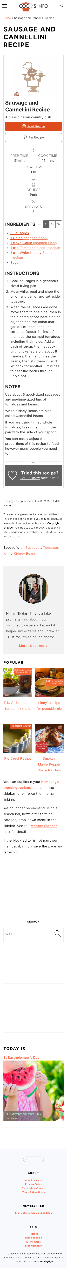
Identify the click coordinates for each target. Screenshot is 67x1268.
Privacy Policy (33, 1184)
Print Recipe (36, 126)
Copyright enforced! (33, 1188)
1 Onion (16, 238)
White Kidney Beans (19, 553)
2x (52, 224)
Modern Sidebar (44, 826)
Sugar (15, 263)
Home (7, 18)
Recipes (33, 1233)
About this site (33, 1180)
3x (58, 224)
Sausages (33, 548)
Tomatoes (51, 548)
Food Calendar (33, 1245)
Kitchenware (33, 1241)
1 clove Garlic (21, 243)
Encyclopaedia (33, 1237)
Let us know (30, 478)
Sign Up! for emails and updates (33, 1213)
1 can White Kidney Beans (31, 253)
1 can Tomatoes (22, 248)
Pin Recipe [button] (36, 137)
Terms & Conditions (33, 1192)
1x (46, 224)
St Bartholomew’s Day (21, 1058)
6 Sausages (19, 233)
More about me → (33, 646)
